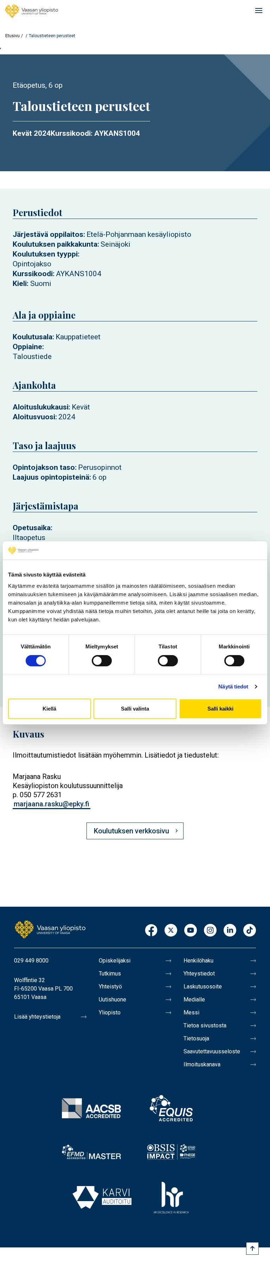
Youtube (190, 931)
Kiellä (49, 709)
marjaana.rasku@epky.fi (51, 804)
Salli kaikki (220, 709)
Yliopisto (110, 1012)
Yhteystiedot (199, 973)
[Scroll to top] (252, 1248)
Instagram (210, 931)
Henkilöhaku (198, 960)
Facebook (151, 931)
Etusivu (12, 35)
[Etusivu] (31, 11)
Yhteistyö (110, 986)
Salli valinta (135, 709)
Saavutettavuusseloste (212, 1051)
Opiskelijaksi (114, 960)
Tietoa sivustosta (205, 1025)
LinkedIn (230, 931)
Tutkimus (110, 973)
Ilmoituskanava (202, 1064)
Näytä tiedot (233, 686)
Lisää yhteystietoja (37, 1016)
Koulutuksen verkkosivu (131, 831)
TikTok (249, 931)
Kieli (20, 283)
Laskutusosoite (203, 986)
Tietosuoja (196, 1038)
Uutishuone (112, 999)
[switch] (102, 660)
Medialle (194, 999)
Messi (191, 1012)
